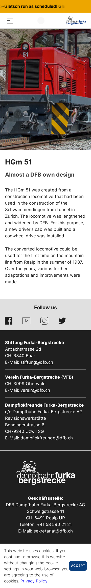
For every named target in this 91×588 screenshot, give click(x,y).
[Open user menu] (41, 21)
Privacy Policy (33, 580)
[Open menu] (10, 21)
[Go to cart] (30, 21)
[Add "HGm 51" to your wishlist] (69, 163)
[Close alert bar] (70, 6)
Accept (78, 566)
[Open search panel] (20, 21)
